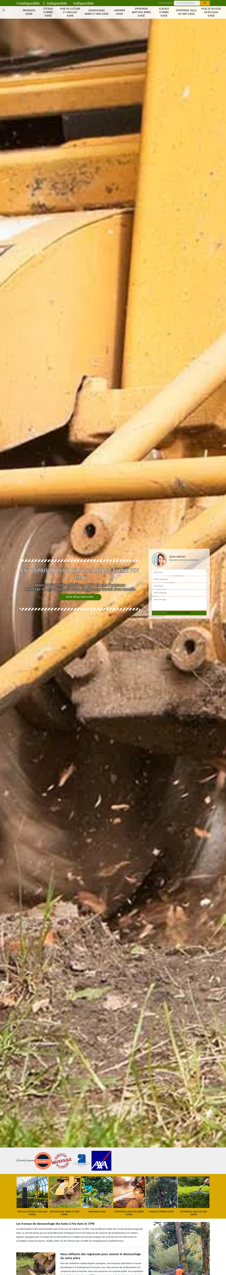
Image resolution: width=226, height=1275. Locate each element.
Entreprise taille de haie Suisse (186, 12)
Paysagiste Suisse (29, 12)
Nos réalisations (80, 597)
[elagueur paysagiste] (8, 12)
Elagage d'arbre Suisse (164, 12)
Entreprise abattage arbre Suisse (141, 12)
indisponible (29, 4)
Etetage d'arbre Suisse (48, 12)
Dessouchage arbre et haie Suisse (97, 12)
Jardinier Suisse (119, 12)
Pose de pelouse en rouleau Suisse (211, 12)
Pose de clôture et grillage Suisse (70, 12)
